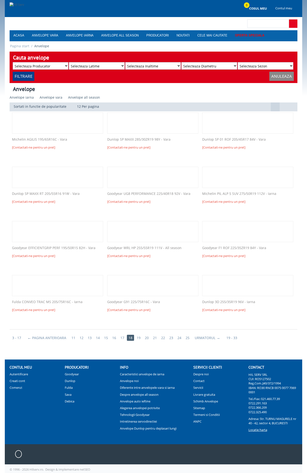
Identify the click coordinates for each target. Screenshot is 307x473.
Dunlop (70, 381)
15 (106, 337)
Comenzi (16, 387)
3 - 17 (16, 337)
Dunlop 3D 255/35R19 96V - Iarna (228, 302)
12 (81, 337)
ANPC (197, 421)
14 (98, 337)
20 (147, 337)
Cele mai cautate (212, 35)
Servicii (198, 387)
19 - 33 (231, 337)
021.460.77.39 (270, 399)
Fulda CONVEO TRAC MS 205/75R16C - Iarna (47, 302)
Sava (68, 394)
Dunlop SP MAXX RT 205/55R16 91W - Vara (46, 194)
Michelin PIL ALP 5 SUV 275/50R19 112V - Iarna (239, 194)
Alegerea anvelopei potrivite (140, 408)
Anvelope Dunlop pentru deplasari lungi (148, 428)
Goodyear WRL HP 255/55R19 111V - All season (144, 248)
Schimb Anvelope (205, 401)
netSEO (85, 469)
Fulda (69, 387)
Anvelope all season (120, 35)
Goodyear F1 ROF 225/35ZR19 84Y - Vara (234, 248)
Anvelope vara (45, 35)
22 (163, 337)
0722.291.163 (257, 403)
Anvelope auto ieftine (135, 401)
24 (179, 337)
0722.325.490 (257, 412)
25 (187, 337)
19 (139, 337)
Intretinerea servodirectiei (138, 421)
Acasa (18, 35)
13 (90, 337)
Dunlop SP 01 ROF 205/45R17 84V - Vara (234, 140)
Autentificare (19, 374)
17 (122, 337)
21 (155, 337)
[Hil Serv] (34, 9)
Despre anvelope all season (139, 394)
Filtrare (23, 76)
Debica (69, 401)
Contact (199, 381)
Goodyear (72, 374)
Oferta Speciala (249, 35)
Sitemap (199, 408)
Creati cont (17, 381)
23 (171, 337)
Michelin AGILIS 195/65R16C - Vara (39, 140)
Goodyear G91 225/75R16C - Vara (133, 302)
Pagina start (19, 46)
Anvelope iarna (80, 35)
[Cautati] (293, 23)
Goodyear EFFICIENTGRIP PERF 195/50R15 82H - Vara (53, 248)
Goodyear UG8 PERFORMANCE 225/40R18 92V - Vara (148, 194)
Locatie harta (257, 430)
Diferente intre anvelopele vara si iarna (147, 387)
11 (73, 337)
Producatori (157, 35)
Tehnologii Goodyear (135, 415)
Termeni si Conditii (206, 415)
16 (114, 337)
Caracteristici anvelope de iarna (142, 374)
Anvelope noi (129, 381)
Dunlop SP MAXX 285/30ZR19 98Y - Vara (139, 140)
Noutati (183, 35)
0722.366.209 (257, 407)
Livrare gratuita (204, 394)
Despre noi (201, 374)
